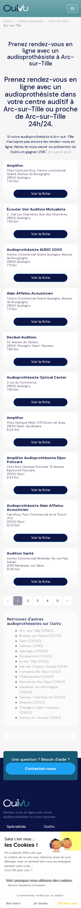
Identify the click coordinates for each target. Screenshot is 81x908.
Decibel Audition (21, 337)
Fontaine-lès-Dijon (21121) (40, 671)
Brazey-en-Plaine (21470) (40, 635)
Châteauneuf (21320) (36, 676)
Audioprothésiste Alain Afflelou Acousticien (35, 507)
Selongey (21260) (33, 651)
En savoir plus (59, 152)
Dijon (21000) (30, 641)
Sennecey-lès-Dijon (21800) (42, 681)
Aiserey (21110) (31, 646)
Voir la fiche (40, 193)
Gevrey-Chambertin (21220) (42, 697)
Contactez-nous (40, 768)
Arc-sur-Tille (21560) (36, 630)
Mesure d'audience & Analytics (26, 885)
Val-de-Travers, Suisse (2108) (43, 666)
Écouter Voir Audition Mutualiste (36, 209)
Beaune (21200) (32, 702)
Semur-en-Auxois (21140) (40, 717)
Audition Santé (20, 553)
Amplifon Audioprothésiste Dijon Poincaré (36, 459)
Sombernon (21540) (35, 656)
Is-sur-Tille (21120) (34, 661)
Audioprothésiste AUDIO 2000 (34, 249)
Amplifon (15, 165)
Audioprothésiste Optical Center (37, 377)
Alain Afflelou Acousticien (30, 293)
